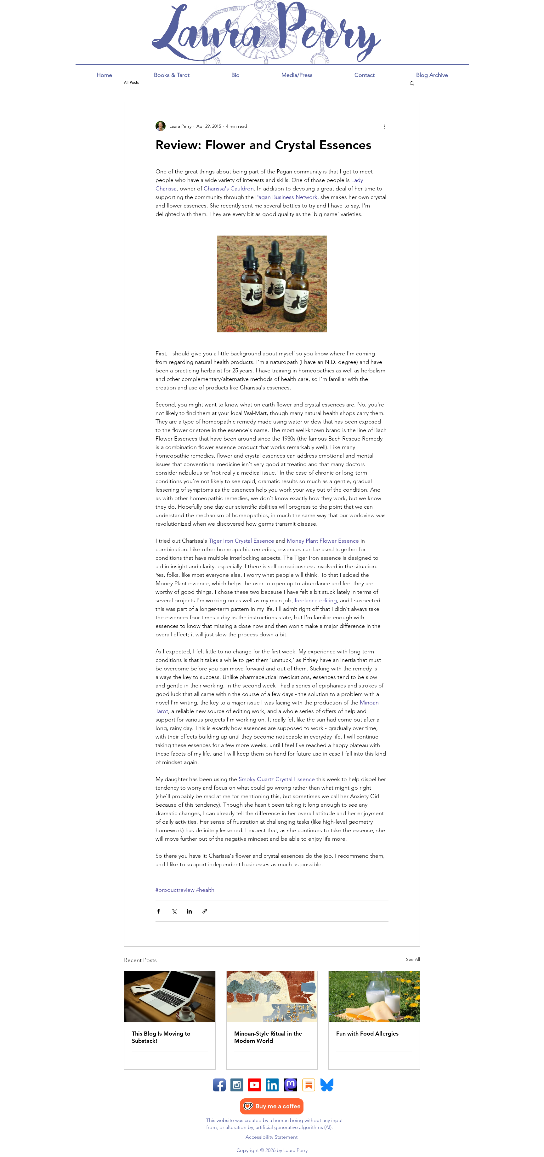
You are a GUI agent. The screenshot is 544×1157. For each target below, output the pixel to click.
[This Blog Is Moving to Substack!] (169, 996)
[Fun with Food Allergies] (374, 996)
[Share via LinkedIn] (189, 911)
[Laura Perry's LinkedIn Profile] (272, 1084)
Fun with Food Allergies (367, 1033)
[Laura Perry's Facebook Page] (219, 1084)
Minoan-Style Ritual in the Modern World (268, 1037)
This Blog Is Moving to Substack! (161, 1037)
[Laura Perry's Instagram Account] (236, 1084)
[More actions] (384, 126)
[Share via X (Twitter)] (174, 911)
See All (413, 959)
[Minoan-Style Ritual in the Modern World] (272, 996)
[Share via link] (205, 911)
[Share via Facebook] (159, 911)
